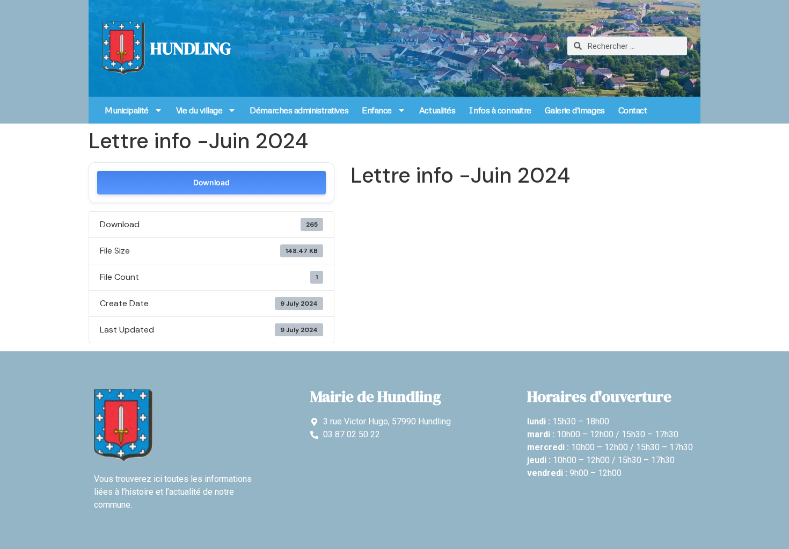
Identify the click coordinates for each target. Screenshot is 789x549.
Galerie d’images (575, 110)
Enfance (377, 110)
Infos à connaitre (500, 110)
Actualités (437, 110)
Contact (632, 110)
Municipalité (127, 110)
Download (211, 182)
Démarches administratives (299, 110)
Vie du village (199, 110)
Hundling (190, 48)
